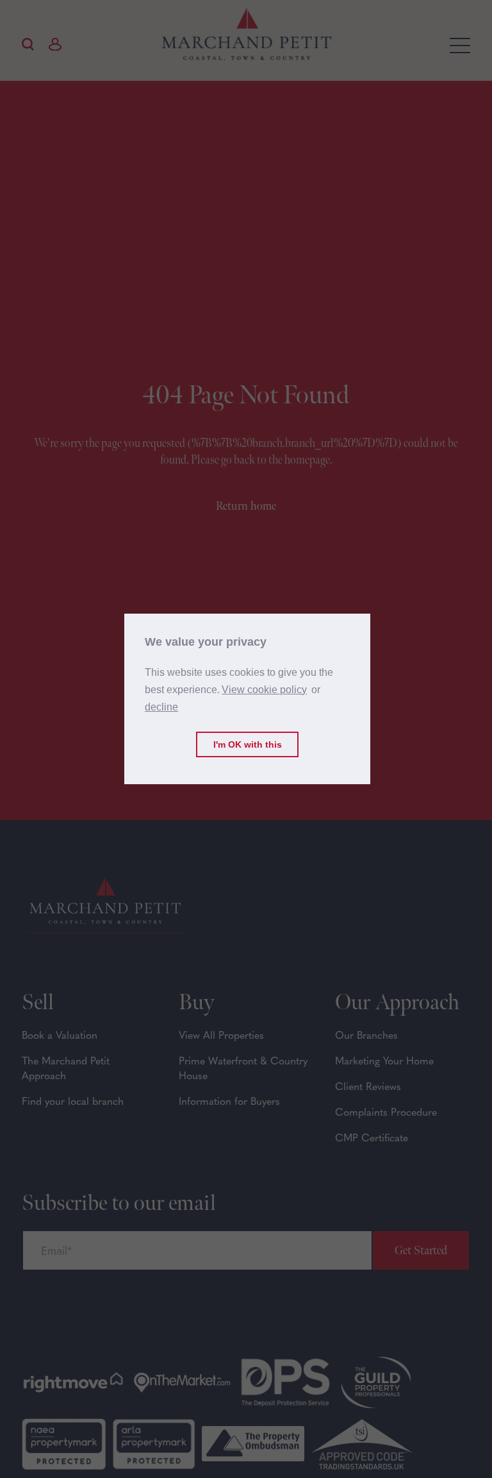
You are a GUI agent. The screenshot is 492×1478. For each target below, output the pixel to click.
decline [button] (161, 706)
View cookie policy (264, 689)
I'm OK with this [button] (247, 744)
